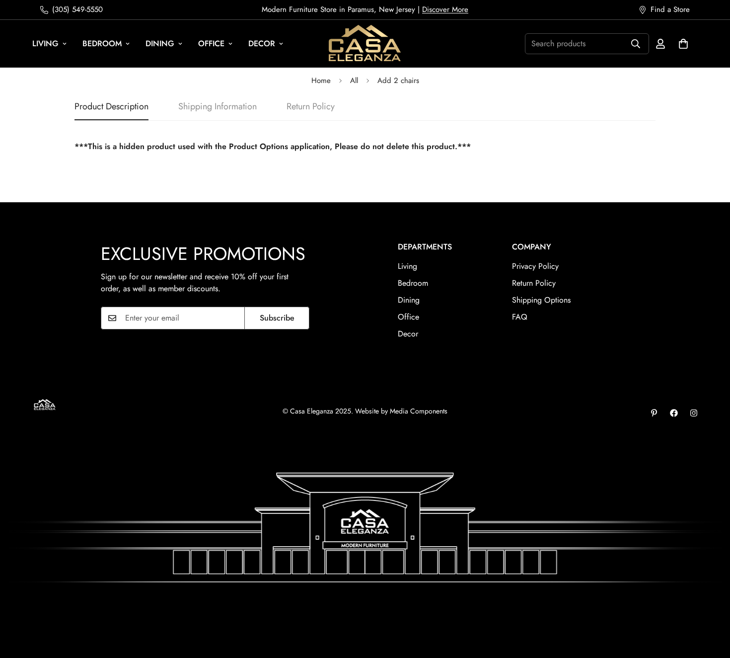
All (354, 80)
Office (211, 43)
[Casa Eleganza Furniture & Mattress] (365, 44)
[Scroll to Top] (710, 603)
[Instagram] (694, 413)
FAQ (519, 317)
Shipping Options (541, 300)
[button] (683, 43)
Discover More (445, 9)
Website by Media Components (401, 411)
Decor (261, 43)
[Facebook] (674, 413)
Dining (160, 43)
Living (45, 43)
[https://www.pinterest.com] (654, 413)
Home (321, 80)
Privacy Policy (535, 266)
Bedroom (102, 43)
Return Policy (534, 283)
